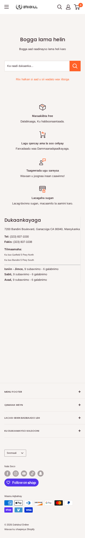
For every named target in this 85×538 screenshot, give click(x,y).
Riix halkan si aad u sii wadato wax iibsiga (42, 79)
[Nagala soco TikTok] (32, 473)
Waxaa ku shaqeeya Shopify (19, 529)
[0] (77, 7)
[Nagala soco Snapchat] (40, 473)
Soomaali (11, 453)
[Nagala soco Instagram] (16, 473)
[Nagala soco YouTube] (24, 473)
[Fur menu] (6, 7)
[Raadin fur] (59, 7)
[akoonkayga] (68, 7)
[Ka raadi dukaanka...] (75, 66)
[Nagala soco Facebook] (7, 473)
